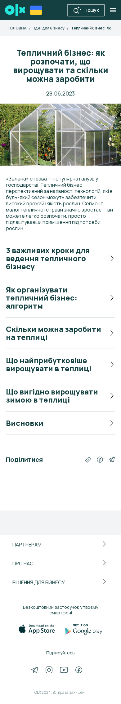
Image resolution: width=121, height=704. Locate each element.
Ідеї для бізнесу (49, 28)
